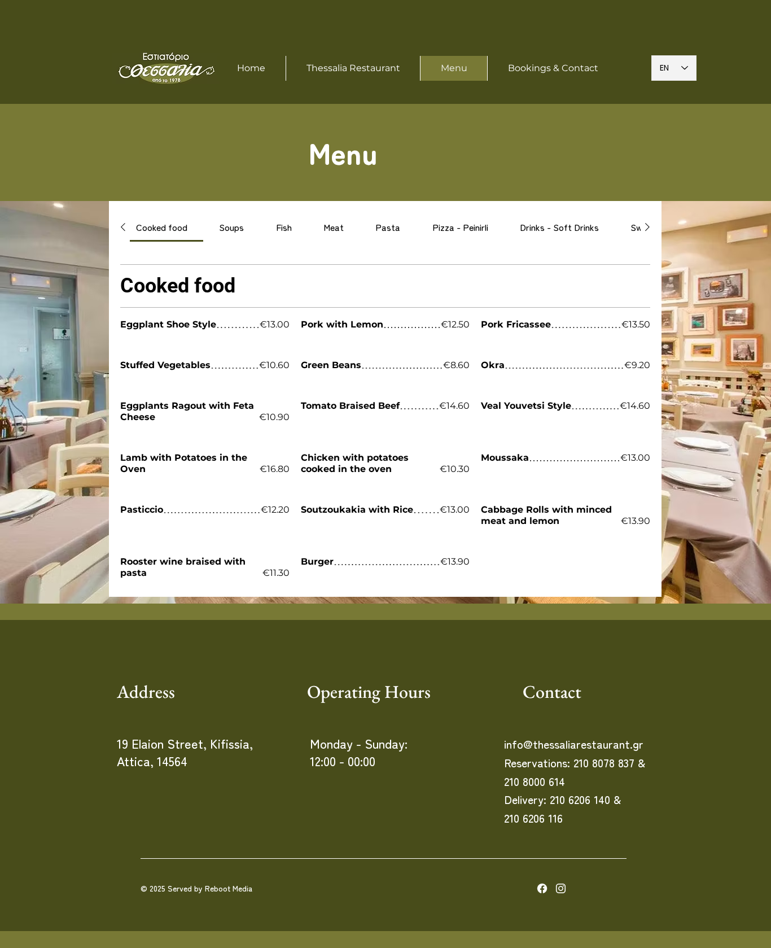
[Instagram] (560, 888)
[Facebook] (542, 888)
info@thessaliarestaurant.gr (573, 744)
